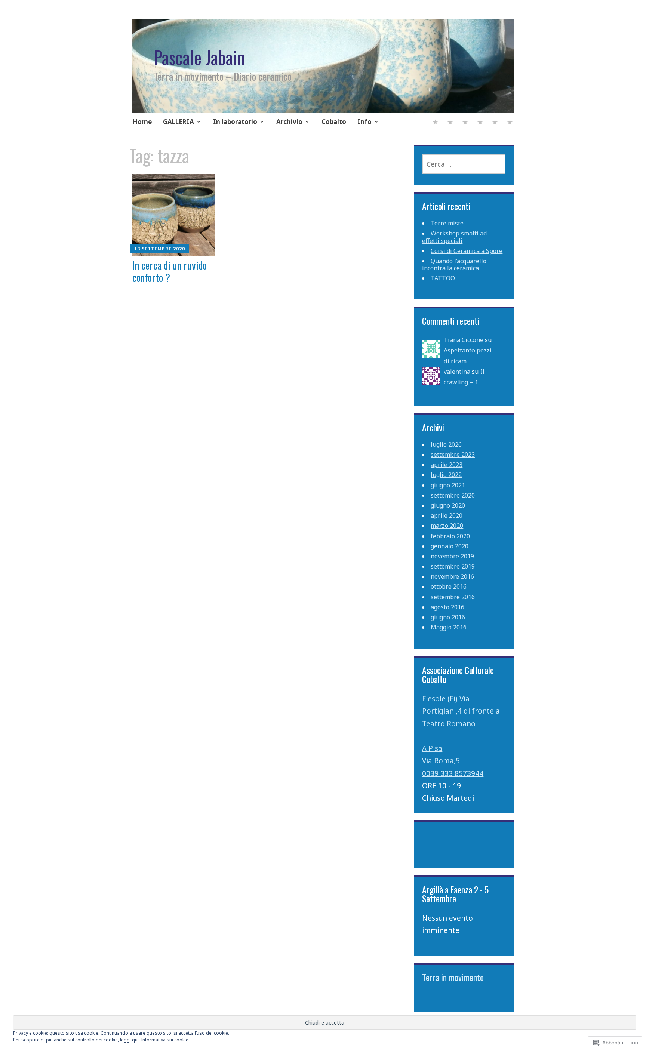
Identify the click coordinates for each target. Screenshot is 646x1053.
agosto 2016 (447, 607)
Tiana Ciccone (463, 340)
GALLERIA (178, 121)
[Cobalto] (495, 123)
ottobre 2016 (449, 586)
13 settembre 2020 (159, 249)
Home (142, 121)
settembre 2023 (453, 454)
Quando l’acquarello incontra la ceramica (454, 264)
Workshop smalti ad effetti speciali (454, 236)
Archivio (289, 121)
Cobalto (334, 121)
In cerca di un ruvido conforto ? (169, 271)
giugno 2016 (448, 617)
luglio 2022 (446, 475)
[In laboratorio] (465, 123)
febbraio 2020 (450, 536)
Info (364, 121)
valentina (457, 371)
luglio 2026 (446, 444)
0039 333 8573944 (452, 773)
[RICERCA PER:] (463, 164)
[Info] (510, 123)
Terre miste (447, 223)
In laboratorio (235, 121)
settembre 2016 (453, 597)
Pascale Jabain (199, 57)
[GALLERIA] (450, 123)
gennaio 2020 (449, 546)
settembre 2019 (453, 566)
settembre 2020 (453, 495)
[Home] (435, 123)
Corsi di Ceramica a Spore (466, 251)
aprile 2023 (446, 465)
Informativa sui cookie (164, 1040)
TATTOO (443, 278)
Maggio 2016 (449, 627)
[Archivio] (480, 123)
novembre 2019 (452, 556)
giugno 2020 (448, 505)
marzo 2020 (447, 525)
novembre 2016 (452, 576)
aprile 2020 (446, 515)
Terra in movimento (453, 977)
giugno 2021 (448, 485)
